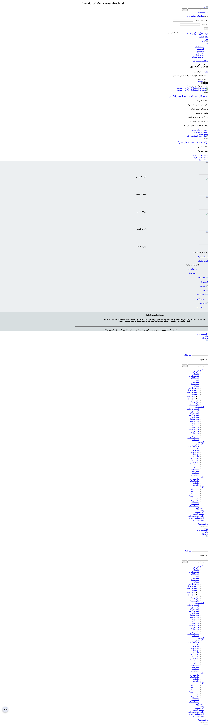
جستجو (184, 9)
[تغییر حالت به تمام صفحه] (203, 526)
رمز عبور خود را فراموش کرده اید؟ (195, 32)
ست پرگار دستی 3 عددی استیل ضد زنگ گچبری (188, 96)
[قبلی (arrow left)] (207, 528)
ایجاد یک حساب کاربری (194, 16)
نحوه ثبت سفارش (202, 256)
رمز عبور (204, 24)
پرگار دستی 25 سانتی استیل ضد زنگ (192, 142)
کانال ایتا (205, 290)
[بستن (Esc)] (207, 526)
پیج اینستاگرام (200, 299)
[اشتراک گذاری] (205, 526)
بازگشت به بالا (203, 524)
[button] (201, 132)
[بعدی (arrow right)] (205, 528)
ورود (206, 28)
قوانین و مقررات (203, 261)
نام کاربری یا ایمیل (201, 20)
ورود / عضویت (198, 520)
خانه (206, 72)
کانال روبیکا (204, 282)
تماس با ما (192, 273)
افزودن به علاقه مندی (200, 130)
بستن (206, 363)
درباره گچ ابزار (192, 269)
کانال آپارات (200, 307)
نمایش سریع (203, 134)
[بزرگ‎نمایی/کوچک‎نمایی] (201, 526)
